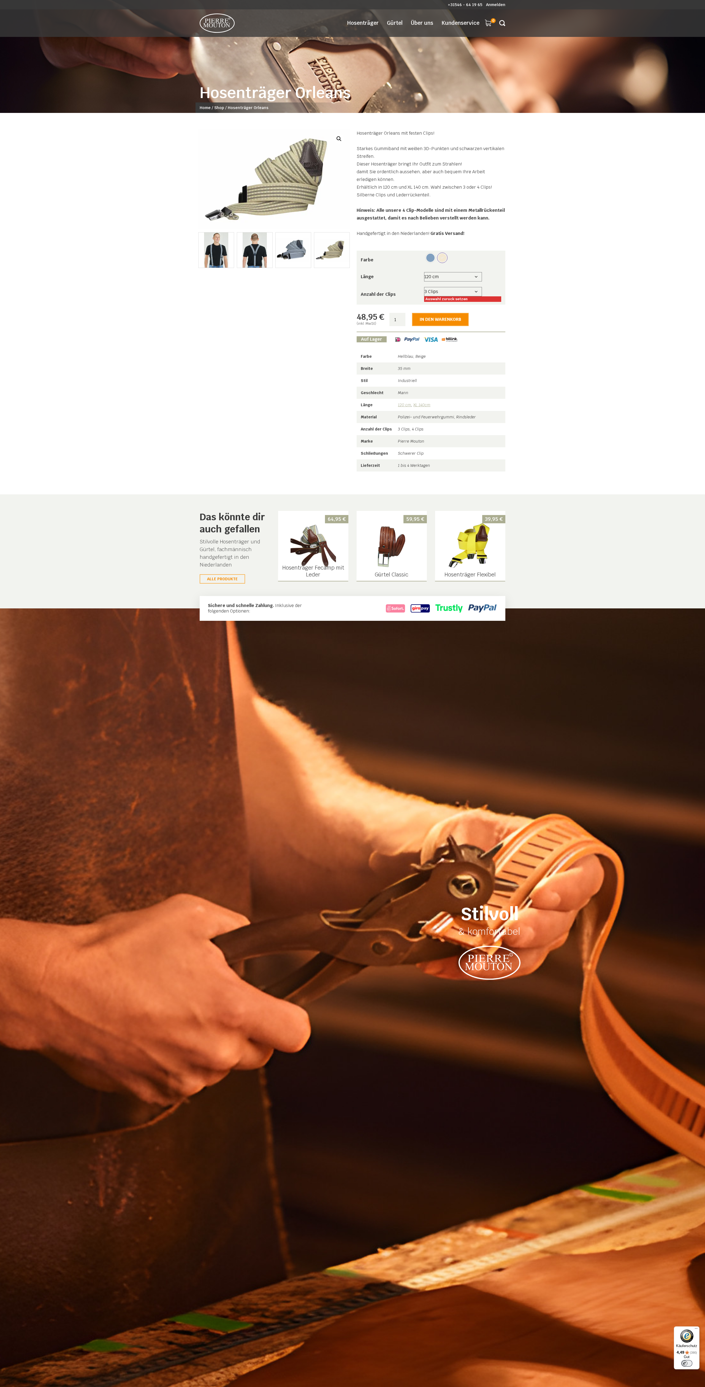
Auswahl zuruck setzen (446, 299)
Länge (367, 277)
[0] (488, 22)
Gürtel (395, 23)
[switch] (686, 1363)
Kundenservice (460, 23)
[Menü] (696, 1329)
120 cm (404, 404)
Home (205, 107)
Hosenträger (363, 23)
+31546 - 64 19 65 (465, 4)
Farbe (367, 260)
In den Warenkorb (440, 319)
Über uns (422, 23)
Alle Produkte (222, 578)
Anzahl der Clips (378, 294)
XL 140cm (421, 404)
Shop (219, 107)
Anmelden (495, 4)
